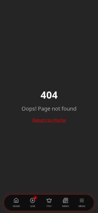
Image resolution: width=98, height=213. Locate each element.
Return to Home (49, 120)
